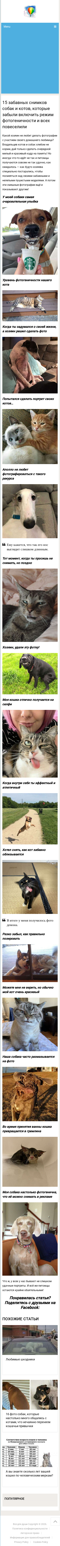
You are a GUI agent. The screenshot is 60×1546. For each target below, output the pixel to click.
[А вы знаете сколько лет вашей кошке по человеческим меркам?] (30, 1452)
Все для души (20, 1524)
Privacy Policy (21, 1542)
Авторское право (29, 1533)
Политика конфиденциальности (30, 1528)
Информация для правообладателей (30, 1537)
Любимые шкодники (20, 1359)
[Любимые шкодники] (30, 1340)
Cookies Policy (40, 1542)
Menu (7, 26)
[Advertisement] (30, 62)
